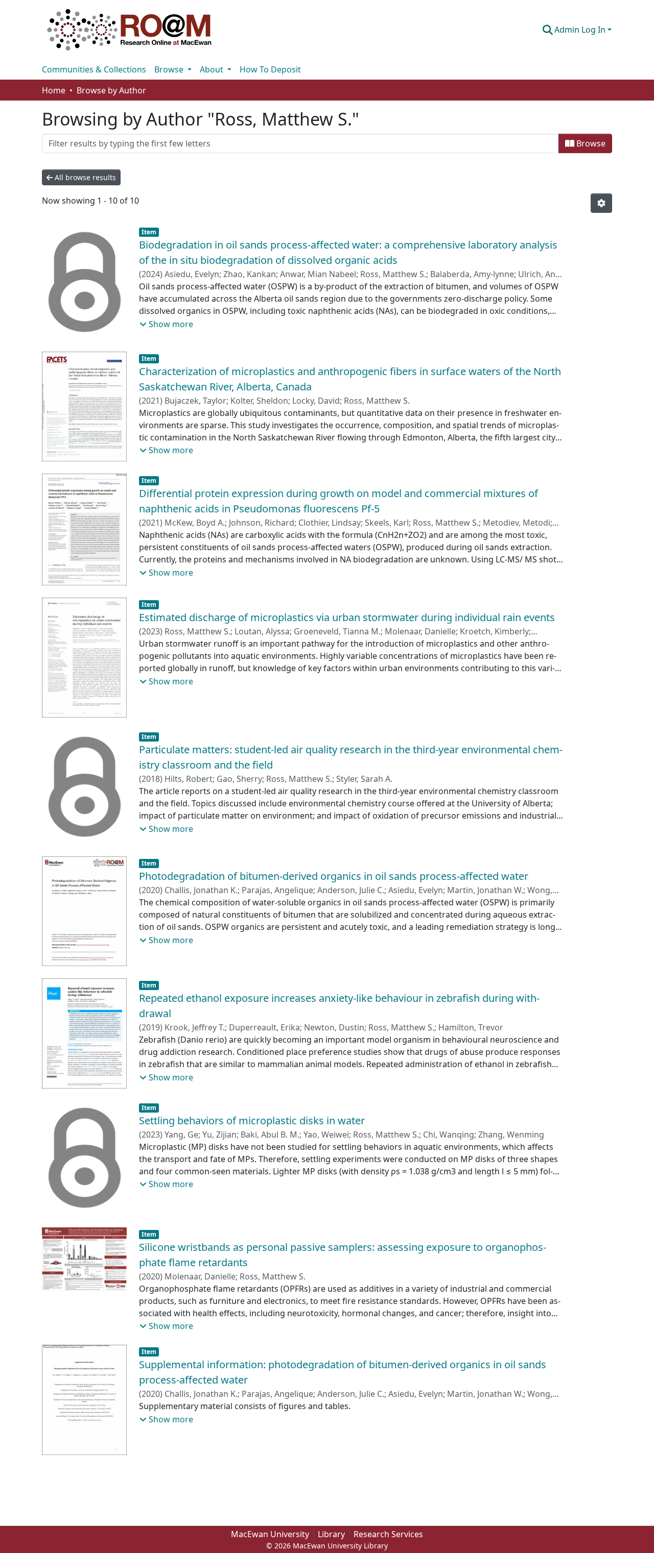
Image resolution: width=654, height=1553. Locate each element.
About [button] (212, 69)
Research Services (388, 1534)
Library (331, 1534)
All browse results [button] (84, 177)
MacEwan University (270, 1534)
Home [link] (53, 90)
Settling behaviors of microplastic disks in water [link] (252, 1120)
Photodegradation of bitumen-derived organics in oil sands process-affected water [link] (333, 876)
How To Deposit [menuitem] (270, 69)
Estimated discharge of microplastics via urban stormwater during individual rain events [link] (347, 617)
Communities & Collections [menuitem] (94, 69)
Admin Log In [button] (581, 29)
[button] (129, 29)
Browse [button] (169, 69)
